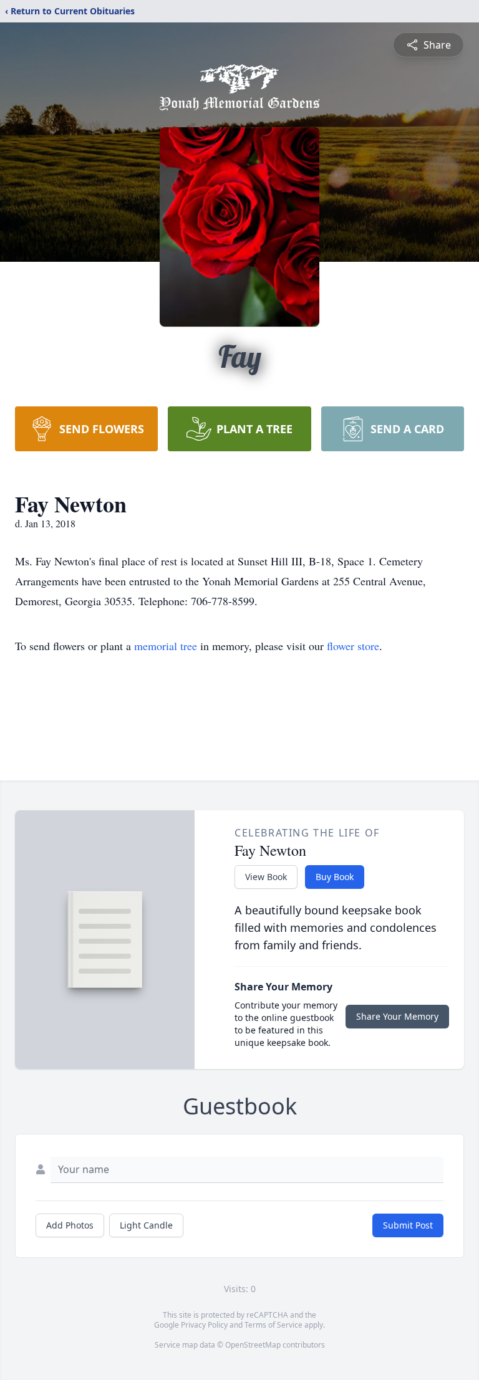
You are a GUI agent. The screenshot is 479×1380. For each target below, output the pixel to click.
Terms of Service (273, 1325)
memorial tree (165, 645)
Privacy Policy (204, 1325)
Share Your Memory (397, 1016)
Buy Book (335, 877)
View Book (266, 877)
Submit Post (408, 1225)
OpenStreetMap (253, 1344)
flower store (353, 645)
